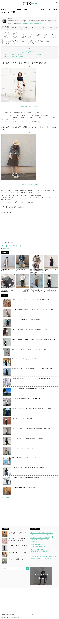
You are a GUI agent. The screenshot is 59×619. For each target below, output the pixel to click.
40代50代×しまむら (48, 534)
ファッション (6, 248)
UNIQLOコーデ (34, 537)
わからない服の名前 (46, 558)
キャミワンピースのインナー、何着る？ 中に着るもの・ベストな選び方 (28, 438)
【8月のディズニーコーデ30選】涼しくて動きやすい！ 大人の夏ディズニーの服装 (30, 299)
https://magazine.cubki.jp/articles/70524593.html (31, 23)
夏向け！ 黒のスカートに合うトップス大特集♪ (22, 418)
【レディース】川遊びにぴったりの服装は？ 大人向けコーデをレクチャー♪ (29, 388)
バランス (9, 245)
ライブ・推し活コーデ (36, 556)
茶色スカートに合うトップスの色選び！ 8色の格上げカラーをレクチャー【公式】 (36, 290)
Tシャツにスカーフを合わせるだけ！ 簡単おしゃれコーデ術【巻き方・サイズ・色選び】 (32, 408)
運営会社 (3, 614)
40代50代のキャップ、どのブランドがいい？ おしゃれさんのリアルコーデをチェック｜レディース (34, 448)
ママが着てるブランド (44, 539)
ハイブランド (34, 539)
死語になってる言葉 (35, 558)
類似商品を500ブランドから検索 (29, 106)
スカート (4, 245)
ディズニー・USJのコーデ (37, 553)
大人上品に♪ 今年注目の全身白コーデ (13, 56)
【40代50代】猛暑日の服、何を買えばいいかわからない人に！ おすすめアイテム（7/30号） (33, 309)
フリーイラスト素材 (29, 614)
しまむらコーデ (48, 537)
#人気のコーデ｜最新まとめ (15, 559)
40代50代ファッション (47, 532)
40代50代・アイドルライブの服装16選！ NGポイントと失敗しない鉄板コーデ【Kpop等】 (32, 368)
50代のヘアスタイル (35, 532)
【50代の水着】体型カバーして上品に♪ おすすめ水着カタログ (26, 457)
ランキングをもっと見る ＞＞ (8, 497)
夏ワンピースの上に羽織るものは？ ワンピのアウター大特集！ (26, 319)
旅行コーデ (47, 553)
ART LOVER (21, 614)
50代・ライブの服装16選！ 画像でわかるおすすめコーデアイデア (26, 398)
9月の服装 (45, 556)
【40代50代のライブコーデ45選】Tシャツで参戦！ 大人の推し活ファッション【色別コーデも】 (33, 339)
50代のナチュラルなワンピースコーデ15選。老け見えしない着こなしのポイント (30, 467)
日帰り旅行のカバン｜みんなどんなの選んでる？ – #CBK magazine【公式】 (7, 290)
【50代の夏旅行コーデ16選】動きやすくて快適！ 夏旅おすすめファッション (29, 359)
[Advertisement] (29, 228)
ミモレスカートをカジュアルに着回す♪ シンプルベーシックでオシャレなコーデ (24, 54)
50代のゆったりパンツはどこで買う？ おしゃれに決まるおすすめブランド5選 (29, 329)
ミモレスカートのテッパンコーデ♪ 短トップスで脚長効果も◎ (20, 52)
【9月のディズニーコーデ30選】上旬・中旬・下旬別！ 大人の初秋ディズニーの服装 (31, 378)
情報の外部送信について (11, 614)
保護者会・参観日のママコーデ (38, 542)
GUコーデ (41, 537)
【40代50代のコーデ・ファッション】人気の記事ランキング (25, 487)
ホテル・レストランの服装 (37, 549)
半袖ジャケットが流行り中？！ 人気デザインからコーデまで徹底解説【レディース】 (31, 428)
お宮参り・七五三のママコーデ (38, 546)
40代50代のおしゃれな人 (36, 534)
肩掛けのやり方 (52, 556)
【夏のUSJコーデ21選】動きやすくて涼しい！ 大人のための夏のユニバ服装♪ (29, 349)
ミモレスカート (16, 245)
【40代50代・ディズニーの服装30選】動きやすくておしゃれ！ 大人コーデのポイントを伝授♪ (33, 477)
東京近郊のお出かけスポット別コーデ (39, 551)
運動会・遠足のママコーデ (37, 544)
